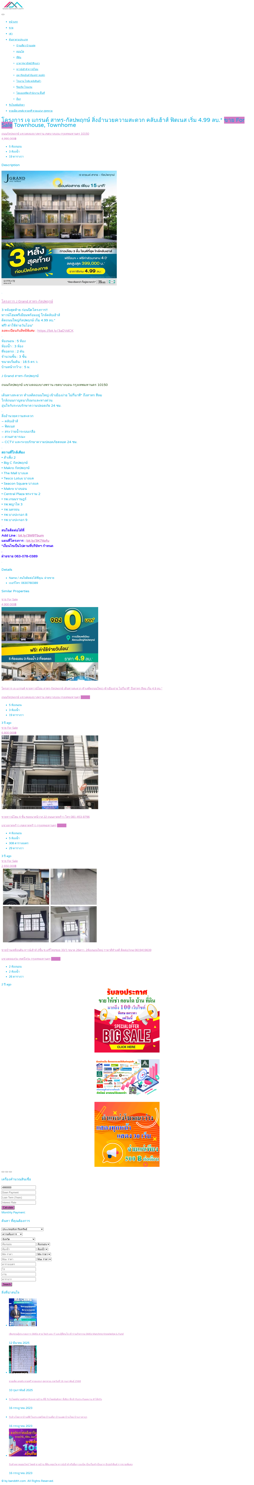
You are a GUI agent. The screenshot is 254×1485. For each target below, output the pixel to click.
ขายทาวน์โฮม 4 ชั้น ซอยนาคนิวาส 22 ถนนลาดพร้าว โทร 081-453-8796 (45, 817)
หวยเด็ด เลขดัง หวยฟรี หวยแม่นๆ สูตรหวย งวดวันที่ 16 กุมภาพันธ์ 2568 (45, 1381)
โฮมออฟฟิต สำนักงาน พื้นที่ (30, 93)
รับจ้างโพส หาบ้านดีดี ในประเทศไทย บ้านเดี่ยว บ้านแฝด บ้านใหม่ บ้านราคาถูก (48, 1417)
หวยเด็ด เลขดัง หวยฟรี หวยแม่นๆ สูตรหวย (31, 110)
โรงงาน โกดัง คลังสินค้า (28, 81)
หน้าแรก (13, 21)
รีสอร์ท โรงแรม (24, 87)
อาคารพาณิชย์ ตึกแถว (28, 63)
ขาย (11, 27)
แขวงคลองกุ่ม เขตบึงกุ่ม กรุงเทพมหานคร (25, 959)
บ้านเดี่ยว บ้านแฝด (25, 45)
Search (7, 1284)
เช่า (11, 33)
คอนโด (20, 51)
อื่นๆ (18, 99)
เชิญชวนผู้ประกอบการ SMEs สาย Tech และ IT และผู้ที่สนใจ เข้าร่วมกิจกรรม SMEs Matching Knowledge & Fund (66, 1334)
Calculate (8, 1207)
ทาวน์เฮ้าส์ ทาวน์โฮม (27, 69)
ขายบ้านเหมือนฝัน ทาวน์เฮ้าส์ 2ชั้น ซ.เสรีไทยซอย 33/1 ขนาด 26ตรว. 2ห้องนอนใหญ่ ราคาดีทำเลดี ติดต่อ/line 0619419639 (76, 950)
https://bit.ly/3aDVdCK (55, 331)
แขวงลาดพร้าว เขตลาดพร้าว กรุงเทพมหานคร (28, 825)
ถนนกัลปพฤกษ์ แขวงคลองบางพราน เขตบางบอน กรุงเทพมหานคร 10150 (45, 133)
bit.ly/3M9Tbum (31, 535)
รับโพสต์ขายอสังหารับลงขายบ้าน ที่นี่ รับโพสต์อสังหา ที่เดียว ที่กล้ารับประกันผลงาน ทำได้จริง (55, 1399)
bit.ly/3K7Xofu (37, 541)
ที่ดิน (18, 57)
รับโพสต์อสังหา (17, 105)
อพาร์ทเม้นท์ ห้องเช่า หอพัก (30, 75)
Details (85, 697)
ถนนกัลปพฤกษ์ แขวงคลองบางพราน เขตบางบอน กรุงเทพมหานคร (40, 697)
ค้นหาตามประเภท (18, 39)
